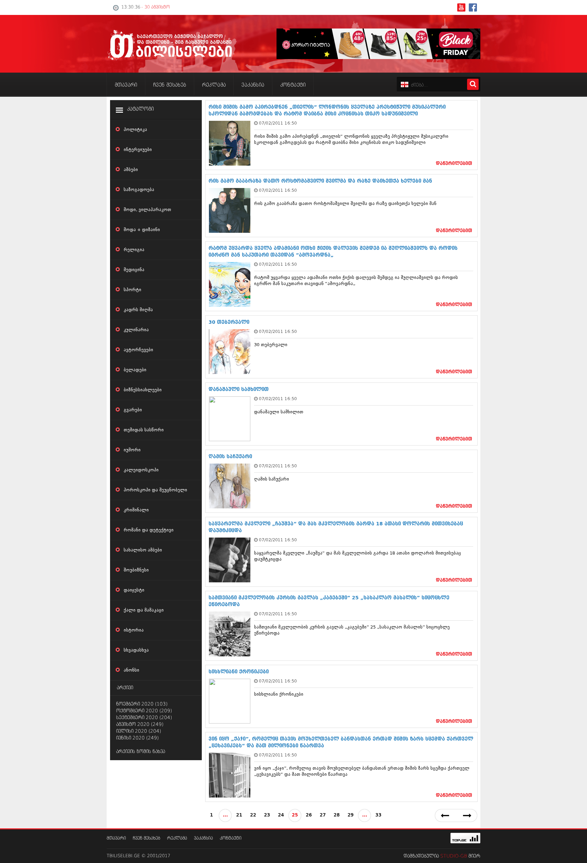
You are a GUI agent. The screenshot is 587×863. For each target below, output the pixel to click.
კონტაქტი (231, 838)
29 (351, 815)
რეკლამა (177, 838)
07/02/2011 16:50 (278, 123)
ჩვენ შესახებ (146, 838)
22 (253, 815)
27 (323, 815)
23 (267, 815)
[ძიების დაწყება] (473, 84)
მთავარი (116, 838)
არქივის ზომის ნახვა (140, 751)
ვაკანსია (203, 838)
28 (337, 815)
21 (239, 815)
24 (281, 815)
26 (309, 815)
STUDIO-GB (453, 856)
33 (378, 815)
